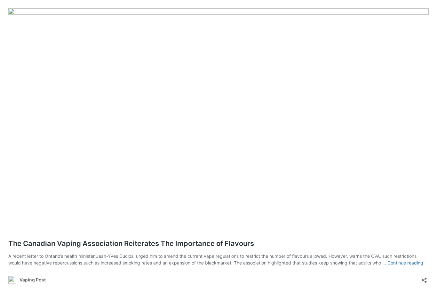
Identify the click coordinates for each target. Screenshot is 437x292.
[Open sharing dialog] (424, 278)
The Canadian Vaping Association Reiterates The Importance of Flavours (132, 243)
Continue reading (405, 262)
